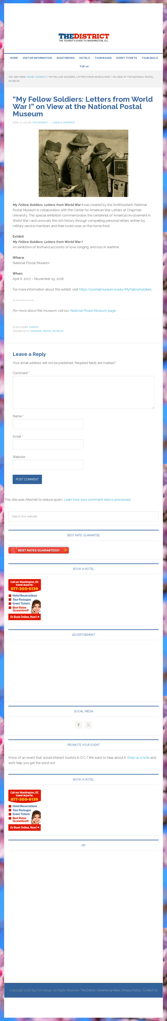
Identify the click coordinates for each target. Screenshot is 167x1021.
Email (18, 436)
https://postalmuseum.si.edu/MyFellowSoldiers (115, 289)
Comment (21, 373)
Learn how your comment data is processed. (97, 500)
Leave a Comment (63, 122)
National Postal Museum (47, 331)
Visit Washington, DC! (83, 36)
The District (87, 990)
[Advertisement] (78, 12)
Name (18, 416)
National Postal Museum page (92, 311)
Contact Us (150, 990)
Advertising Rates (109, 990)
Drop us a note (138, 758)
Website (19, 457)
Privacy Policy (131, 990)
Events (33, 327)
